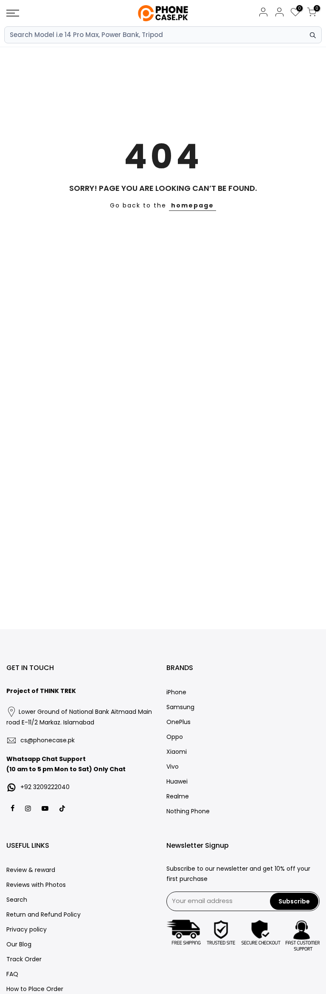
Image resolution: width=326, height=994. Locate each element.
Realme (177, 796)
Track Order (24, 959)
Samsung (180, 707)
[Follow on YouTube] (46, 808)
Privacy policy (26, 929)
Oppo (174, 737)
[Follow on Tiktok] (62, 808)
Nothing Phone (188, 811)
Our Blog (18, 944)
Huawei (177, 781)
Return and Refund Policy (43, 914)
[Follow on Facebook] (14, 808)
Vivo (172, 766)
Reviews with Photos (36, 884)
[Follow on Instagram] (29, 808)
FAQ (12, 974)
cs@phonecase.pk (47, 740)
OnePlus (178, 722)
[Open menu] (56, 13)
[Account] (263, 13)
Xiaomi (176, 751)
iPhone (176, 692)
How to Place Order (34, 989)
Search (16, 899)
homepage (192, 205)
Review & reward (30, 870)
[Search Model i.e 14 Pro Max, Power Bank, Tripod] (312, 35)
